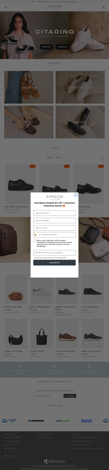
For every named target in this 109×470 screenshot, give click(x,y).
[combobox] (37, 234)
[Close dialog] (76, 195)
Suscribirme (54, 263)
